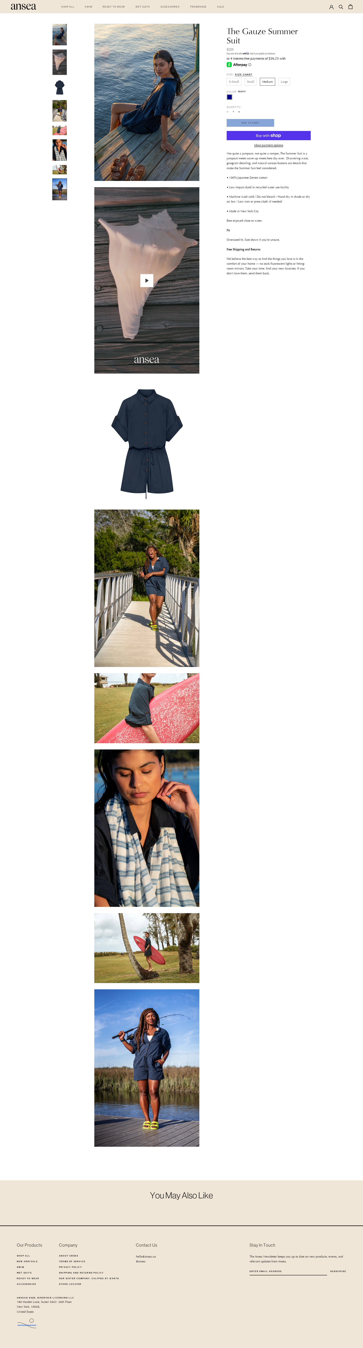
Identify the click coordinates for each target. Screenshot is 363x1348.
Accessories (170, 6)
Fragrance (198, 6)
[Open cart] (350, 6)
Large (284, 82)
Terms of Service (72, 1261)
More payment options (268, 145)
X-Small (234, 82)
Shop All (67, 6)
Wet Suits (142, 6)
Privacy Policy (70, 1267)
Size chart (244, 74)
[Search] (341, 6)
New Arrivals (27, 1261)
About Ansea (69, 1256)
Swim (88, 6)
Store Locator (70, 1284)
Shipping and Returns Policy (81, 1273)
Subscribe (338, 1271)
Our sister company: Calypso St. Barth (89, 1278)
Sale (220, 6)
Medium (267, 82)
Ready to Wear (114, 6)
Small (250, 82)
